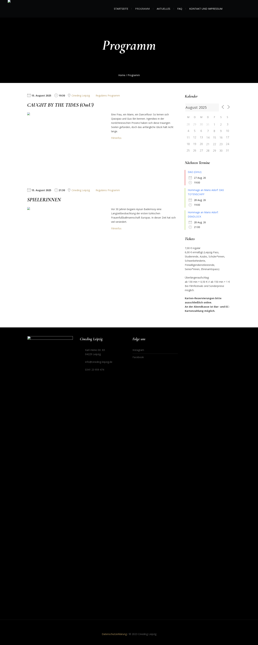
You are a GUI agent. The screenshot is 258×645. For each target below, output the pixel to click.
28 (207, 151)
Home (121, 75)
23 (221, 144)
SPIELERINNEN (44, 199)
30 (221, 151)
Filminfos (116, 138)
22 (214, 144)
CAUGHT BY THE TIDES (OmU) (60, 105)
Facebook (138, 357)
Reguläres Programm (108, 95)
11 (188, 137)
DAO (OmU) (194, 172)
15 (214, 137)
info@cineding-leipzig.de (98, 362)
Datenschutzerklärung (114, 634)
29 (214, 151)
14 (207, 137)
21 (207, 144)
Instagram (138, 350)
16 (221, 137)
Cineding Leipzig (81, 95)
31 (207, 124)
